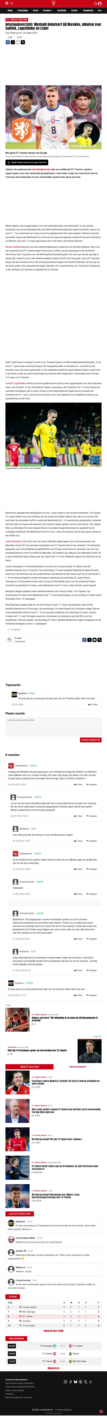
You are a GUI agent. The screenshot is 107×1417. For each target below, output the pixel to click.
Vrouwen (47, 10)
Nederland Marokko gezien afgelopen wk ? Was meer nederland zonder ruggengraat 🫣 (49, 1257)
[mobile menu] (6, 3)
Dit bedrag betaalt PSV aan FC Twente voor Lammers (57, 1139)
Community (88, 10)
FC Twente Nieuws (16, 19)
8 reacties (15, 629)
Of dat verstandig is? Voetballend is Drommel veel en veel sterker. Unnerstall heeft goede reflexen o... (51, 1227)
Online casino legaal (14, 1390)
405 (35, 1172)
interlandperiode (41, 169)
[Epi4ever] (14, 694)
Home (10, 10)
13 (35, 1087)
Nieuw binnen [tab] (77, 1066)
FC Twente (77, 1346)
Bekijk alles (53, 1368)
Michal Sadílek (12, 246)
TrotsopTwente (24, 797)
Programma (23, 10)
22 (35, 1201)
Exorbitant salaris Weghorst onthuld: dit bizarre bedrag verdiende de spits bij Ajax (65, 1082)
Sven (13, 33)
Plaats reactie (91, 740)
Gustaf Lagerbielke (15, 383)
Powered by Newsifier (53, 1413)
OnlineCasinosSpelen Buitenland (20, 1386)
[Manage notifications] (101, 1411)
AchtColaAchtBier (26, 1238)
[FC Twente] (54, 1353)
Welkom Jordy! (23, 1271)
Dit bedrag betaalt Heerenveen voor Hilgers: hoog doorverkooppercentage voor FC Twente (55, 1196)
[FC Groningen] (54, 1346)
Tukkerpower (21, 765)
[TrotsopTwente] (13, 797)
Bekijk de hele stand (53, 1331)
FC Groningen (46, 1346)
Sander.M (21, 1250)
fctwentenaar (23, 1280)
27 (35, 1143)
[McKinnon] (15, 829)
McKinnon (24, 828)
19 (40, 1201)
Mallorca (21, 1267)
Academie (62, 10)
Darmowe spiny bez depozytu (18, 1397)
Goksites (9, 1394)
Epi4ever (22, 693)
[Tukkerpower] (11, 766)
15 (35, 1116)
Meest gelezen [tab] (29, 1066)
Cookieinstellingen (63, 1410)
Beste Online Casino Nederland (19, 1383)
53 (41, 1172)
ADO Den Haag (79, 1361)
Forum (74, 10)
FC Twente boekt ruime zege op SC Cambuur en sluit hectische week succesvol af (65, 1167)
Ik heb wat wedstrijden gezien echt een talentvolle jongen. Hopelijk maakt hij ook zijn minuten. (51, 1286)
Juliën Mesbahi (13, 541)
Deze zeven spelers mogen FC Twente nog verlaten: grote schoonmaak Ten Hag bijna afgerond (66, 1110)
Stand (35, 10)
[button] (95, 4)
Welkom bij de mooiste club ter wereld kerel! (39, 1242)
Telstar (76, 1353)
